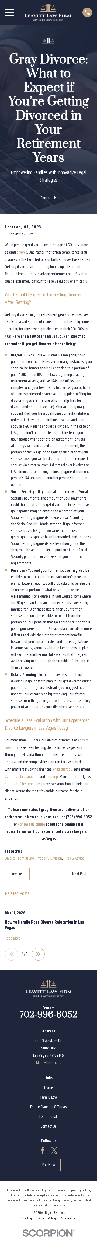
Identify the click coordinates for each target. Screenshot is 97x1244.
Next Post (79, 874)
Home (48, 1087)
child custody (62, 769)
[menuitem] (27, 1218)
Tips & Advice (74, 858)
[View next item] (38, 954)
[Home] (48, 12)
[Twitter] (54, 1150)
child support (28, 776)
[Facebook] (42, 1150)
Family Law (26, 858)
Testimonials (48, 1116)
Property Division (49, 858)
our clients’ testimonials (23, 784)
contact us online (31, 824)
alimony (52, 776)
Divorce (10, 858)
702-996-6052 (48, 1014)
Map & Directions (48, 1062)
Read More (13, 938)
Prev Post (17, 874)
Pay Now (48, 1165)
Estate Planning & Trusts (48, 1107)
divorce (22, 252)
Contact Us (49, 198)
